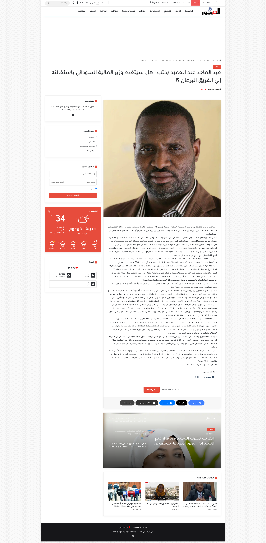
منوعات (81, 11)
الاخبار (178, 11)
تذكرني (92, 189)
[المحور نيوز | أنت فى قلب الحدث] (211, 11)
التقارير (92, 11)
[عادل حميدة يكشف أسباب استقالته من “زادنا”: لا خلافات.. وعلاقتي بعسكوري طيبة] (200, 491)
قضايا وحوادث (128, 11)
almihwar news (213, 90)
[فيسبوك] (73, 115)
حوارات (142, 11)
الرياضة (103, 11)
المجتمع (167, 11)
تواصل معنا (90, 151)
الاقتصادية (154, 11)
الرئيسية (189, 11)
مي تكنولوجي (123, 527)
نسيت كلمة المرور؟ (57, 182)
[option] (162, 440)
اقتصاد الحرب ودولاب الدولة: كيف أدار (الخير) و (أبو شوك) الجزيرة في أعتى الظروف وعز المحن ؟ (183, 442)
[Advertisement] (133, 37)
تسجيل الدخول (73, 195)
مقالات (114, 11)
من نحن (92, 142)
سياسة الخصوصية (87, 146)
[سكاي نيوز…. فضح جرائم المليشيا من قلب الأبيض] (162, 491)
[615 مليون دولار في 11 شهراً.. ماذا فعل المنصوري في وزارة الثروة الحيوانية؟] (124, 491)
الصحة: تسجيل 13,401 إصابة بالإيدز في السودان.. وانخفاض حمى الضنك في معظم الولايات (156, 3)
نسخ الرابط (151, 390)
